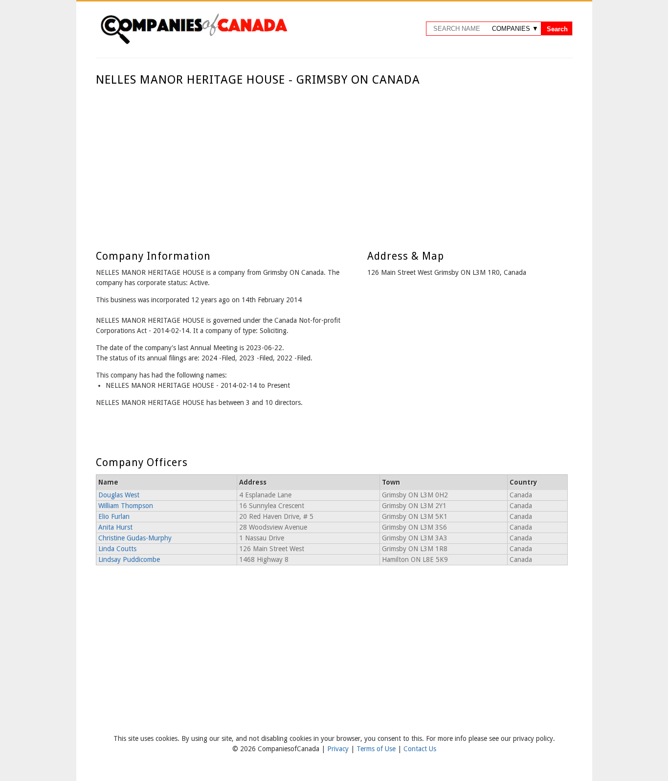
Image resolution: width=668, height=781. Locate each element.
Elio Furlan (114, 516)
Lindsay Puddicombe (129, 559)
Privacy (339, 749)
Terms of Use (377, 749)
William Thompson (125, 506)
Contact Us (419, 749)
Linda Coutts (117, 549)
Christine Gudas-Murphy (135, 538)
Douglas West (118, 495)
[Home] (193, 42)
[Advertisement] (332, 160)
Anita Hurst (115, 527)
